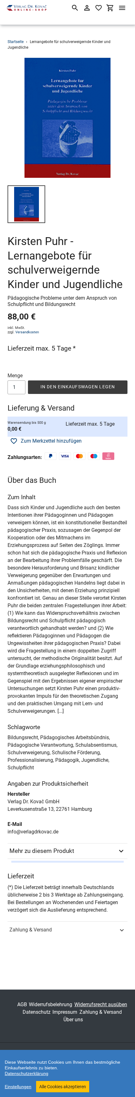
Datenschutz (37, 1012)
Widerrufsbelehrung (50, 1004)
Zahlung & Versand (30, 930)
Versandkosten (27, 332)
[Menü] (122, 8)
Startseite (16, 42)
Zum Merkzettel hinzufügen (51, 441)
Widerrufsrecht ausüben (100, 1004)
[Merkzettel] (98, 8)
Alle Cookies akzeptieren (62, 1086)
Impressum (64, 1012)
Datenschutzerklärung (26, 1073)
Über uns (73, 1020)
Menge (15, 376)
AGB (22, 1004)
